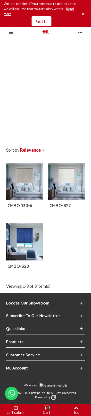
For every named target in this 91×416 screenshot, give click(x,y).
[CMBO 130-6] (24, 181)
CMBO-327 (60, 205)
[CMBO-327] (66, 181)
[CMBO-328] (24, 241)
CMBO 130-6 (20, 205)
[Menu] (10, 31)
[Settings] (80, 31)
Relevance (30, 150)
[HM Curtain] (46, 31)
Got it (41, 21)
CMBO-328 (18, 266)
